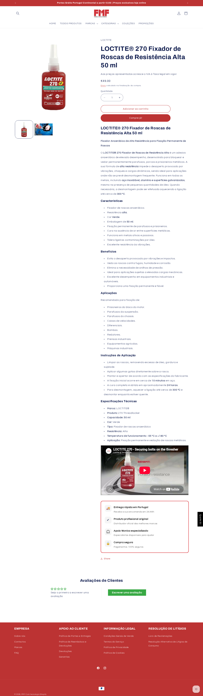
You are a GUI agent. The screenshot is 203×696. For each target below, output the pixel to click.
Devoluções (65, 651)
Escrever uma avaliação (127, 592)
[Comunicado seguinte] (187, 3)
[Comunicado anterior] (15, 3)
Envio (103, 86)
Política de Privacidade (116, 647)
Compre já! (135, 118)
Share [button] (107, 559)
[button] (17, 13)
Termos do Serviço (114, 642)
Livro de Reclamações (160, 636)
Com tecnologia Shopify (36, 694)
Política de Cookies (114, 653)
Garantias (64, 657)
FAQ (16, 653)
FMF (23, 694)
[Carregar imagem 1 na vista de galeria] (24, 129)
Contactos (20, 642)
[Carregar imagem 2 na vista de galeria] (43, 129)
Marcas (18, 647)
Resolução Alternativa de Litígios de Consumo (167, 644)
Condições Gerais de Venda (119, 636)
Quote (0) (200, 519)
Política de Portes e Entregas (75, 636)
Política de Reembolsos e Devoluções (72, 644)
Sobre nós (19, 636)
